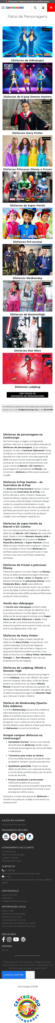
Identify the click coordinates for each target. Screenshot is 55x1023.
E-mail (7, 876)
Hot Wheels (8, 965)
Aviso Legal (7, 910)
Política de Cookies (11, 917)
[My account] (43, 7)
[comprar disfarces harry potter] (27, 114)
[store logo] (14, 7)
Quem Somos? (9, 895)
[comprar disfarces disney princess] (27, 150)
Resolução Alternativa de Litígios (18, 923)
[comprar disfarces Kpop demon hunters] (27, 78)
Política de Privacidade (14, 914)
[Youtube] (16, 940)
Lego (48, 962)
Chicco (19, 965)
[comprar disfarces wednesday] (27, 259)
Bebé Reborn (45, 965)
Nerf (44, 968)
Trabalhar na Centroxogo (14, 901)
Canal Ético (7, 898)
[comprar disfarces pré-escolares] (27, 223)
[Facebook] (4, 940)
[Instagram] (10, 940)
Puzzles (37, 968)
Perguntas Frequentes (13, 824)
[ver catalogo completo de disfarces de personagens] (27, 394)
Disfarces (38, 962)
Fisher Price (30, 965)
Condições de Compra (13, 920)
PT (7, 950)
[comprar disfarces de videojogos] (27, 42)
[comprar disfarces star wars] (27, 332)
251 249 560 (9, 870)
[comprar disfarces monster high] (27, 296)
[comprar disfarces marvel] (27, 187)
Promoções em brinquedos (17, 962)
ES (3, 950)
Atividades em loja (11, 861)
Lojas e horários (10, 857)
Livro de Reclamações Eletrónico (19, 926)
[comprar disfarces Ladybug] (27, 368)
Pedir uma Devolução (13, 854)
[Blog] (24, 940)
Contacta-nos (9, 851)
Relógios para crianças (20, 968)
